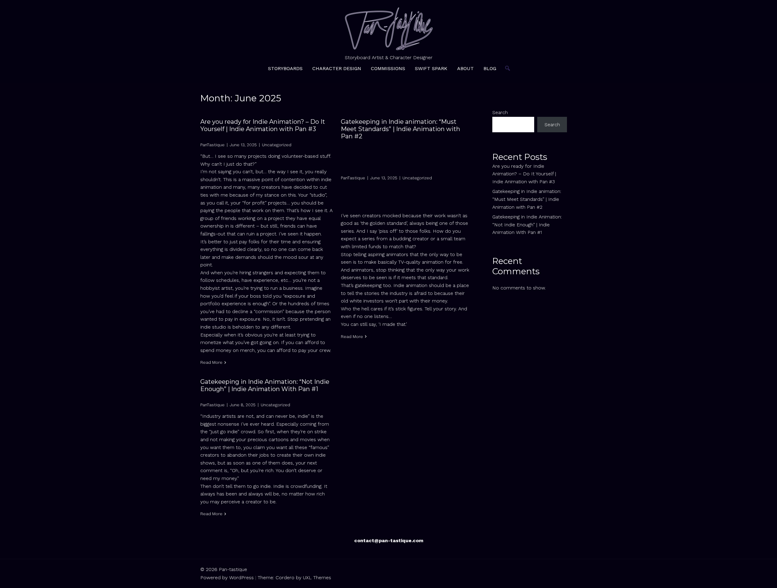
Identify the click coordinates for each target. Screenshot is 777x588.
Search (500, 112)
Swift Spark (431, 68)
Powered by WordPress (227, 577)
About (465, 68)
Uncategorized (276, 144)
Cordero (285, 577)
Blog (490, 68)
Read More (211, 362)
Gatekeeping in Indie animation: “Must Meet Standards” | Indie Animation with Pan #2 (400, 129)
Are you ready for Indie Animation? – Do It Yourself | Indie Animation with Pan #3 (262, 125)
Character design (336, 68)
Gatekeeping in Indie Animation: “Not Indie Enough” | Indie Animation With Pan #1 (264, 385)
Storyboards (285, 68)
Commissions (388, 68)
